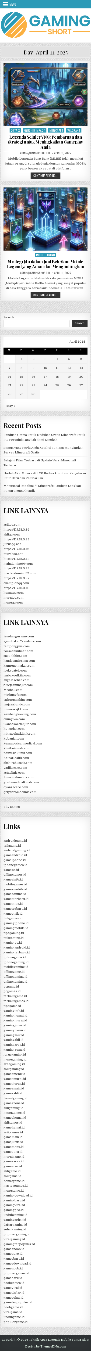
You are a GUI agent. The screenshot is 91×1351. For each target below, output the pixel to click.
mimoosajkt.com (16, 709)
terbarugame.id (15, 996)
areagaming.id (14, 1064)
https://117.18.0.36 (16, 529)
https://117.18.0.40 (16, 588)
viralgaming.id (14, 1239)
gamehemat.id (14, 1127)
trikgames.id (13, 918)
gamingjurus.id (15, 1025)
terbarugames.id (16, 1001)
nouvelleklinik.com (18, 753)
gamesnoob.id (14, 1249)
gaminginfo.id (14, 1011)
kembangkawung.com (20, 714)
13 (81, 368)
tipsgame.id (12, 1006)
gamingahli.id (13, 1040)
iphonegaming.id (16, 962)
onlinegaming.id (15, 981)
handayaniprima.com (19, 660)
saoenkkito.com (15, 656)
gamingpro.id (14, 1210)
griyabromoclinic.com (20, 792)
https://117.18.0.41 (16, 559)
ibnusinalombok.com (19, 777)
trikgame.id (12, 845)
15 (21, 376)
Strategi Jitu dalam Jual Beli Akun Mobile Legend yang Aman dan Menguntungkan (45, 264)
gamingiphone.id (16, 923)
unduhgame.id (14, 1317)
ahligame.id (12, 1171)
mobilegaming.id (16, 967)
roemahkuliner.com (18, 651)
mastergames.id (16, 1185)
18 (57, 376)
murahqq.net (13, 554)
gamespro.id (13, 1253)
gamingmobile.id (16, 928)
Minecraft (56, 130)
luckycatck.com (15, 670)
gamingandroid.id (17, 947)
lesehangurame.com (19, 636)
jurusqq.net (12, 544)
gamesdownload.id (17, 1263)
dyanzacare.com (16, 787)
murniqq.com (13, 597)
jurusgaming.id (15, 1054)
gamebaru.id (13, 1278)
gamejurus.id (13, 1142)
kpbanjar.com (14, 738)
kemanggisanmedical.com (23, 743)
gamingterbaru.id (17, 952)
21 (9, 385)
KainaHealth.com (16, 758)
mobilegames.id (15, 884)
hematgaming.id (15, 1098)
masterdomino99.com (20, 573)
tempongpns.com (17, 646)
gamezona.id (13, 1151)
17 (45, 376)
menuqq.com (13, 602)
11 (57, 368)
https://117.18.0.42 (16, 549)
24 (45, 385)
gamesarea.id (14, 1161)
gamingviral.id (14, 1205)
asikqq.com (12, 524)
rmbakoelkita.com (17, 675)
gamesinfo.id (13, 879)
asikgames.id (13, 1132)
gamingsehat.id (15, 1220)
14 (9, 376)
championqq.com (16, 583)
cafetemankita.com (18, 699)
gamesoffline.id (15, 894)
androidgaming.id (17, 850)
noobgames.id (14, 1283)
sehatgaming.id (15, 1229)
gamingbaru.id (14, 1200)
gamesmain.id (14, 1088)
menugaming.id (15, 1059)
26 (69, 385)
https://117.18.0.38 (16, 568)
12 (69, 368)
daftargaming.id (15, 1224)
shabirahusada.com (18, 763)
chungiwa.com (14, 719)
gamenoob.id (13, 1268)
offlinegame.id (14, 972)
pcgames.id (12, 991)
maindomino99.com (18, 563)
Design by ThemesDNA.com (45, 1346)
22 (21, 385)
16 (33, 376)
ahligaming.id (13, 1108)
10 (45, 368)
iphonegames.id (15, 865)
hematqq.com (14, 592)
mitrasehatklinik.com (19, 733)
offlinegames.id (15, 874)
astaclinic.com (14, 772)
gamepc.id (11, 870)
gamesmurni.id (15, 1079)
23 (33, 385)
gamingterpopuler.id (19, 1244)
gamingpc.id (13, 942)
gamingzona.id (14, 1049)
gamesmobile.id (15, 889)
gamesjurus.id (14, 1083)
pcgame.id (11, 986)
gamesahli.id (13, 1093)
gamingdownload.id (18, 1195)
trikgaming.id (14, 938)
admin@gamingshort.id (35, 153)
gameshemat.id (15, 1117)
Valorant (73, 130)
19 (69, 376)
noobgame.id (13, 1307)
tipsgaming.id (14, 933)
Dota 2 (15, 130)
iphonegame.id (15, 957)
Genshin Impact (34, 130)
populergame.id (16, 1322)
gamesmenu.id (14, 1074)
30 (33, 394)
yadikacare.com (15, 767)
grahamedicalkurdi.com (21, 782)
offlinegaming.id (15, 976)
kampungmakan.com (19, 665)
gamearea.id (13, 1166)
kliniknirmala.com (17, 748)
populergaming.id (17, 1234)
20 (81, 376)
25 (57, 385)
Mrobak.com (13, 690)
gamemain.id (13, 1137)
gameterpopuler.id (18, 1302)
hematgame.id (14, 1181)
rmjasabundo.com (17, 704)
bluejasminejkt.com (18, 685)
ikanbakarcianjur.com (20, 724)
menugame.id (14, 1190)
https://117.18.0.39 (16, 539)
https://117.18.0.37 (16, 578)
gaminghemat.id (15, 1015)
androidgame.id (15, 840)
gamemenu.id (14, 1147)
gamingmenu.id (15, 1030)
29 (21, 394)
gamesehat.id (13, 1297)
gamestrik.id (13, 913)
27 (81, 385)
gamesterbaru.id (16, 899)
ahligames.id (13, 1122)
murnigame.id (14, 1156)
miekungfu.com (15, 695)
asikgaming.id (14, 1069)
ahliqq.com (12, 534)
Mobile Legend (45, 255)
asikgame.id (12, 1176)
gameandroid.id (15, 855)
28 (9, 394)
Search (9, 317)
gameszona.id (14, 1103)
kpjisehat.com (14, 728)
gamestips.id (13, 903)
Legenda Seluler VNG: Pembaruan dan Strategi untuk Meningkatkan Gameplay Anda (45, 142)
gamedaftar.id (14, 1292)
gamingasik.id (14, 1035)
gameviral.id (13, 1288)
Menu (13, 4)
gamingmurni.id (15, 1020)
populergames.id (16, 1273)
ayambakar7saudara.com (22, 641)
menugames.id (14, 1112)
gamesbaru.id (14, 1258)
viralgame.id (13, 1312)
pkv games (12, 806)
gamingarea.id (14, 1044)
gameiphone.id (15, 860)
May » (10, 406)
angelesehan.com (16, 680)
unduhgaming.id (15, 1215)
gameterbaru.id (15, 908)
